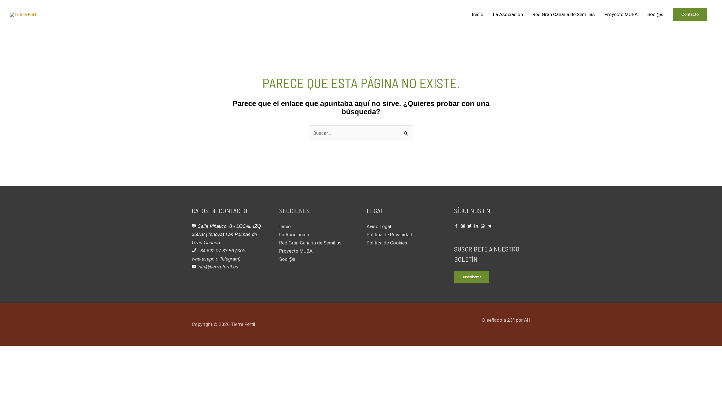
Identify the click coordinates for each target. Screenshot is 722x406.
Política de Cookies (387, 243)
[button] (690, 14)
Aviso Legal (379, 226)
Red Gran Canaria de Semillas (563, 14)
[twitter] (470, 226)
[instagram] (463, 226)
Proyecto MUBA (621, 14)
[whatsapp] (483, 226)
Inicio (477, 14)
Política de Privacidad (389, 234)
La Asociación (508, 14)
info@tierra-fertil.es (217, 267)
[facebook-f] (457, 226)
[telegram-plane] (490, 226)
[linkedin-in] (477, 226)
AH (527, 320)
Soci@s (655, 14)
